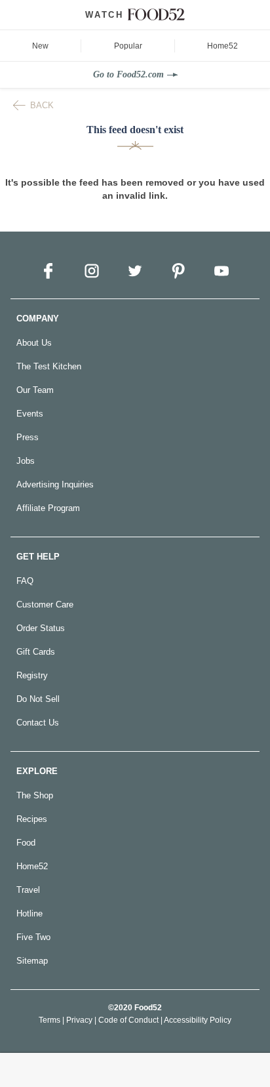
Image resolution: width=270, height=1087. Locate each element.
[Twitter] (135, 271)
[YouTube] (221, 271)
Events (29, 414)
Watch (104, 15)
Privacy (79, 1020)
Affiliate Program (48, 508)
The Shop (34, 795)
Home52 (32, 866)
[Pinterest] (178, 271)
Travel (28, 890)
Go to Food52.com (128, 74)
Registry (32, 675)
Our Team (35, 390)
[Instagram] (92, 271)
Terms (49, 1020)
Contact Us (37, 723)
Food (25, 843)
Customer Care (44, 604)
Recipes (31, 819)
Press (27, 437)
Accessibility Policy (197, 1020)
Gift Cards (35, 652)
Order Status (40, 628)
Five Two (33, 937)
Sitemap (32, 961)
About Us (34, 343)
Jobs (25, 461)
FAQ (24, 581)
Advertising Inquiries (55, 484)
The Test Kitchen (48, 366)
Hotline (29, 913)
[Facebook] (48, 271)
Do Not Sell (38, 699)
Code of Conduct (128, 1020)
